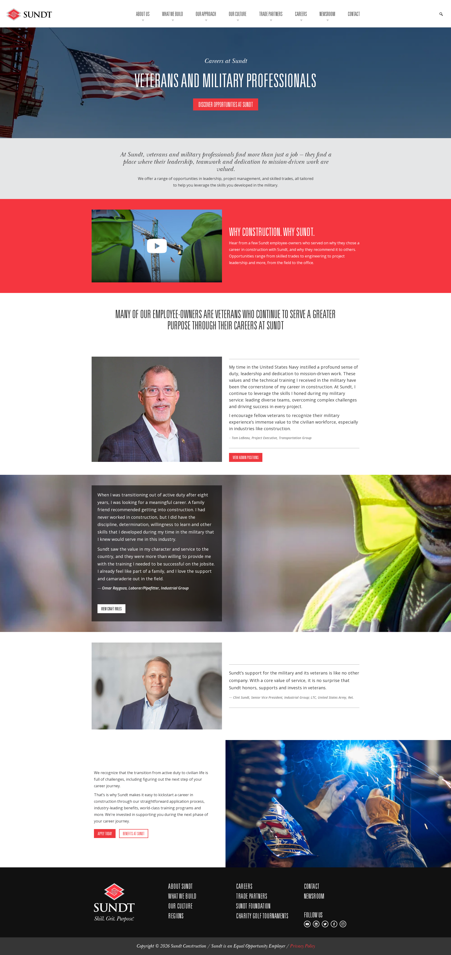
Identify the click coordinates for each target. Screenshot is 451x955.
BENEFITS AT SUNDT (133, 833)
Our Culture (237, 14)
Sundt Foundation (253, 905)
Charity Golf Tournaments (262, 915)
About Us (142, 14)
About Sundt (180, 886)
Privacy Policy (302, 946)
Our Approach (206, 14)
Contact (354, 14)
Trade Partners (270, 14)
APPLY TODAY (105, 833)
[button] (441, 14)
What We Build (172, 14)
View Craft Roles (111, 608)
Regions (175, 915)
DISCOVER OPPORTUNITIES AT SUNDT (225, 104)
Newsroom (327, 14)
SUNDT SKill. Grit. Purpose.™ (114, 902)
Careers (301, 14)
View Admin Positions (246, 457)
